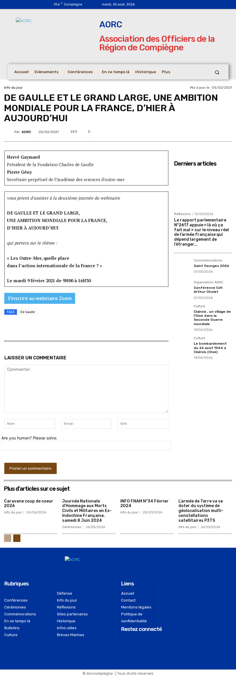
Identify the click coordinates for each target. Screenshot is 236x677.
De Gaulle (27, 312)
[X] (189, 130)
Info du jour (13, 87)
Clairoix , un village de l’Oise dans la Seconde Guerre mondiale (212, 318)
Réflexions (182, 214)
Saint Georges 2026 (211, 266)
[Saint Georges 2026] (182, 267)
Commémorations (208, 260)
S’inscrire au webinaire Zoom (40, 298)
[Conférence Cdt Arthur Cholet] (182, 289)
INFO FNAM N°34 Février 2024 (144, 504)
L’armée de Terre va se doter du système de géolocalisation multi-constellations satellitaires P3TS (200, 511)
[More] (229, 130)
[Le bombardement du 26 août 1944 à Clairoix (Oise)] (182, 345)
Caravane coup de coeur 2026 (28, 504)
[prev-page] (7, 538)
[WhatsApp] (215, 130)
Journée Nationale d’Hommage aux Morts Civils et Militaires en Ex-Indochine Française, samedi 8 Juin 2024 (87, 511)
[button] (217, 72)
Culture (199, 306)
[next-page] (16, 538)
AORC (26, 132)
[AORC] (9, 132)
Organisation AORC (208, 282)
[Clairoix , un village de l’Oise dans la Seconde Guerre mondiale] (182, 313)
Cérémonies (71, 527)
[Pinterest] (202, 130)
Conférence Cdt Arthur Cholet (208, 290)
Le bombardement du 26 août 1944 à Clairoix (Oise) (210, 348)
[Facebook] (154, 4)
